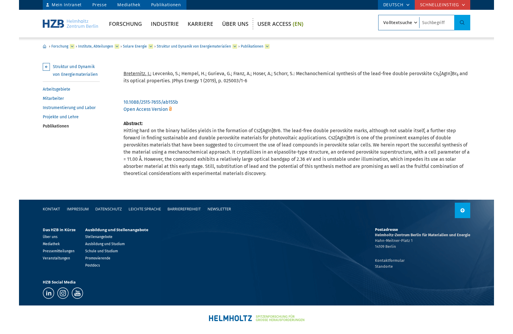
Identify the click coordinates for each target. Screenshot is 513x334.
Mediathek (128, 4)
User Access (280, 23)
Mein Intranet (67, 4)
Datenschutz (108, 209)
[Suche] (462, 22)
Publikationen (166, 4)
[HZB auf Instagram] (63, 293)
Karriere (200, 23)
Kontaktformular (390, 260)
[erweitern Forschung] (72, 46)
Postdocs (92, 265)
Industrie (165, 23)
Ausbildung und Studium (105, 244)
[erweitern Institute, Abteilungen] (117, 46)
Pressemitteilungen (59, 251)
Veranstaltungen (56, 258)
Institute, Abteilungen (95, 46)
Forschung (125, 23)
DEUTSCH (393, 4)
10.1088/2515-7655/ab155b (151, 102)
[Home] (70, 23)
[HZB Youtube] (77, 293)
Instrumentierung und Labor (69, 107)
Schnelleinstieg (439, 4)
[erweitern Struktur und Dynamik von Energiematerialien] (234, 46)
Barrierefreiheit (184, 209)
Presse (99, 4)
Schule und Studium (101, 251)
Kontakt (51, 209)
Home (44, 46)
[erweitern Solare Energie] (150, 46)
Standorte (384, 266)
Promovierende (97, 258)
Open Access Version (146, 109)
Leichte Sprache (145, 209)
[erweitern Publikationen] (267, 46)
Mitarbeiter (53, 98)
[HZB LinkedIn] (48, 293)
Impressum (78, 209)
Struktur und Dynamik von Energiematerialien (194, 46)
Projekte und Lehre (61, 116)
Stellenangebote (99, 237)
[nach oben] (462, 210)
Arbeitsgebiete (56, 89)
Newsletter (219, 209)
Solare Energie (135, 46)
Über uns (235, 23)
